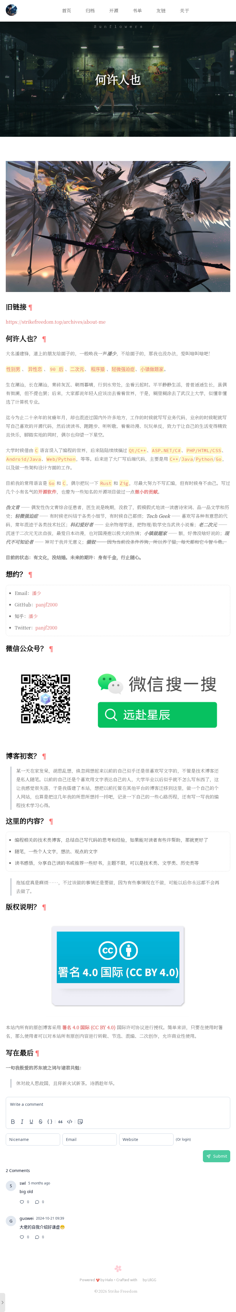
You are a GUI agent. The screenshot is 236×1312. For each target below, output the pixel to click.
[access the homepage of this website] (11, 11)
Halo (109, 1280)
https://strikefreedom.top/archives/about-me (56, 321)
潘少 (36, 593)
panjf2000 (47, 604)
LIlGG (152, 1280)
